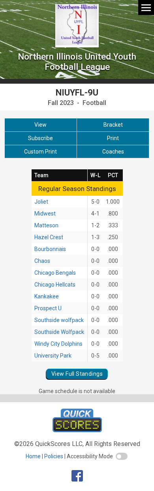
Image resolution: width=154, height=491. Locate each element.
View (40, 125)
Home (33, 456)
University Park (52, 355)
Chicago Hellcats (54, 284)
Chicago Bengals (55, 273)
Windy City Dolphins (58, 344)
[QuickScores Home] (77, 430)
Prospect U (48, 308)
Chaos (42, 261)
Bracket (113, 125)
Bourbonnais (50, 249)
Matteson (46, 225)
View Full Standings (77, 374)
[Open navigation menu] (146, 7)
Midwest (45, 213)
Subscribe (40, 138)
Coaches (113, 151)
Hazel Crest (48, 237)
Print (113, 138)
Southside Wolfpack (59, 332)
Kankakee (46, 296)
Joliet (41, 202)
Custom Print (40, 151)
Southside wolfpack (59, 320)
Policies (53, 456)
